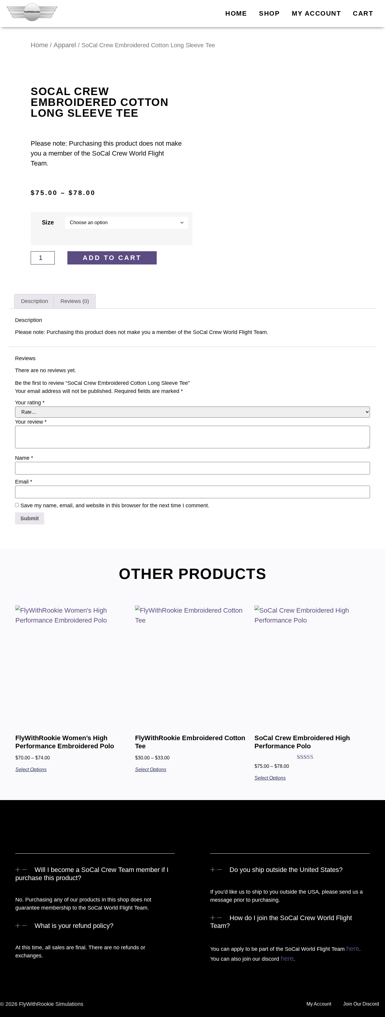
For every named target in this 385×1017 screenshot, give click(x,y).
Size (48, 223)
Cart (363, 13)
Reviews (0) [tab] (74, 301)
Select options (31, 769)
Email (23, 481)
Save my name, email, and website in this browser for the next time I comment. (114, 505)
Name (24, 458)
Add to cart (112, 257)
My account (316, 13)
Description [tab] (34, 301)
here (352, 948)
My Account (318, 1003)
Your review (31, 422)
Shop (269, 13)
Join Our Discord (361, 1003)
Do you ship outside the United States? (286, 869)
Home (236, 13)
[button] (95, 878)
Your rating (30, 402)
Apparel (65, 45)
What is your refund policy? (74, 925)
